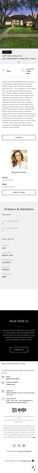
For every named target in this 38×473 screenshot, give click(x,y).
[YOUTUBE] (24, 445)
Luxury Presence (24, 451)
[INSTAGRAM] (19, 445)
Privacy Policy (27, 461)
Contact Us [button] (19, 349)
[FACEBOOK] (14, 445)
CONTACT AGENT (19, 192)
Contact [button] (19, 137)
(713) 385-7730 (7, 180)
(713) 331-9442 (10, 384)
